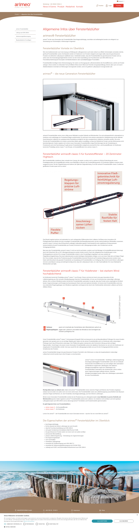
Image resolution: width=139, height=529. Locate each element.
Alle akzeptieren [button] (102, 521)
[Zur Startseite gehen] (23, 5)
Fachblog (118, 5)
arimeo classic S (50, 407)
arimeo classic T (50, 409)
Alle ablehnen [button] (124, 521)
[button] (46, 527)
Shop (103, 510)
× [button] (137, 515)
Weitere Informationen (29, 521)
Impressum (77, 510)
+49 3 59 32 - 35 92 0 (51, 510)
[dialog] (69, 521)
